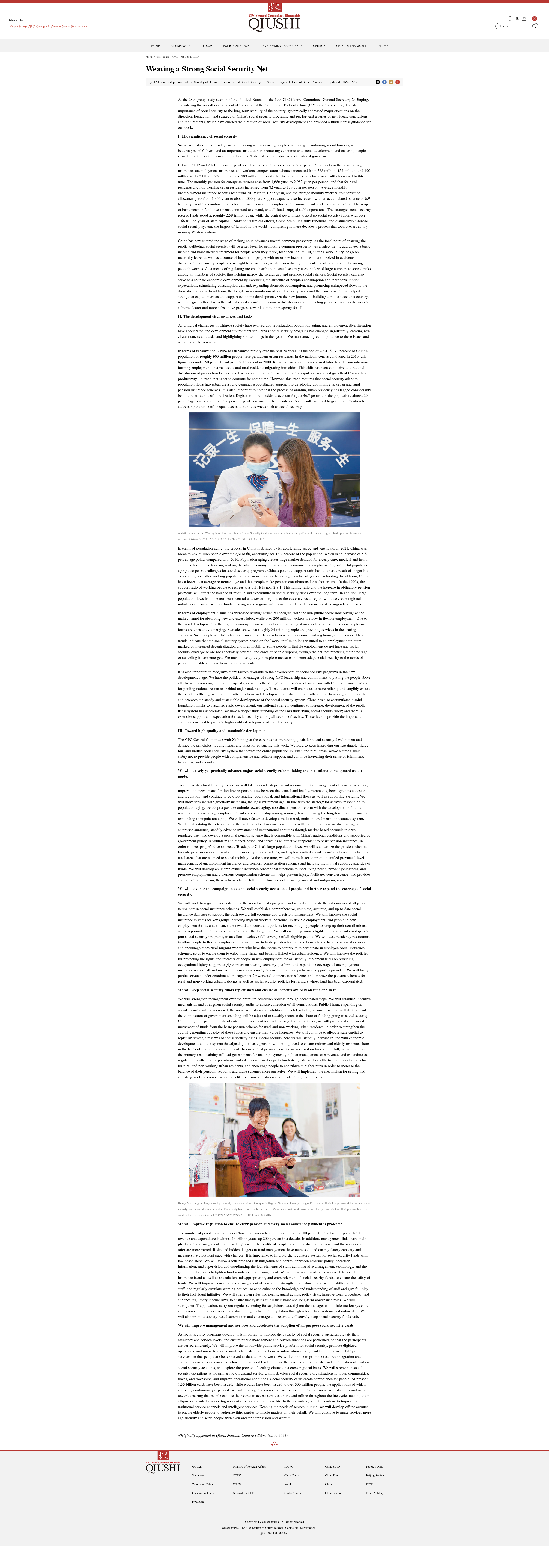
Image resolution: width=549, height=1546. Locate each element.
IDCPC (288, 1466)
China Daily (291, 1475)
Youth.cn (289, 1484)
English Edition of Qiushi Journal (262, 1528)
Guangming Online (203, 1493)
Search (534, 26)
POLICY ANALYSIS (236, 46)
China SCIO (332, 1466)
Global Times (292, 1493)
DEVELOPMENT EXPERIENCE (281, 46)
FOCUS (208, 46)
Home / (150, 57)
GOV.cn (197, 1466)
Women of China (202, 1484)
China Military (375, 1493)
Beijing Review (375, 1475)
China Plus (331, 1475)
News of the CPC (243, 1493)
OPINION (319, 46)
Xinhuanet (198, 1475)
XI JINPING (178, 46)
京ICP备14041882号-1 (274, 1533)
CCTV (237, 1475)
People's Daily (374, 1466)
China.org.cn (333, 1493)
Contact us (291, 1528)
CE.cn (329, 1484)
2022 (175, 57)
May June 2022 (190, 57)
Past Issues (162, 57)
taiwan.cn (198, 1502)
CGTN (237, 1484)
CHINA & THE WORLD (351, 46)
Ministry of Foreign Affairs (249, 1466)
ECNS (370, 1484)
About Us (16, 20)
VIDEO (383, 46)
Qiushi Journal (231, 1528)
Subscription (307, 1528)
